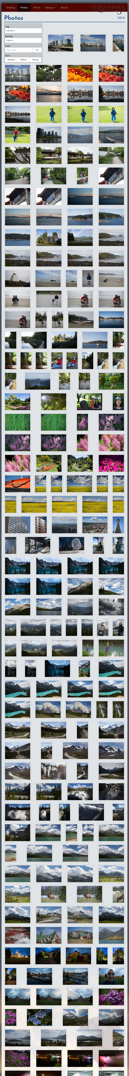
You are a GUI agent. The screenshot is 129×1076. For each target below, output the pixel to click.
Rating (35, 59)
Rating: (9, 36)
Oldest (23, 59)
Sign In (121, 17)
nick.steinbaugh (105, 8)
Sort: (8, 55)
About (64, 7)
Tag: (7, 26)
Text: (8, 45)
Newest (11, 59)
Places (36, 7)
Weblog (11, 7)
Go (37, 49)
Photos (24, 7)
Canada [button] (9, 30)
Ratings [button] (49, 7)
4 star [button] (8, 40)
